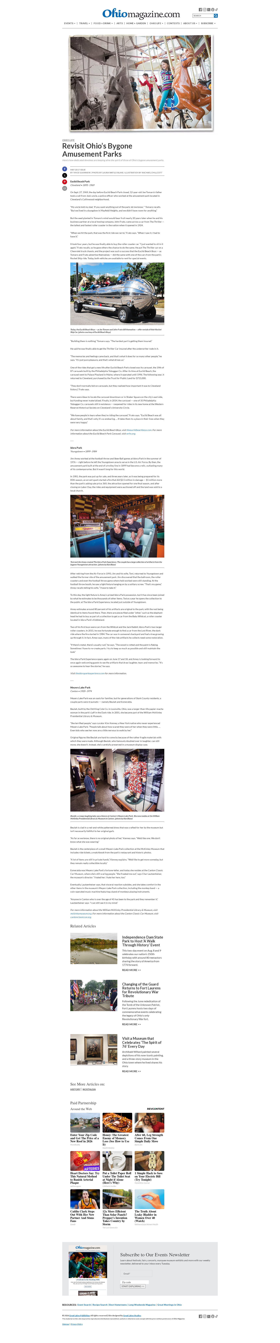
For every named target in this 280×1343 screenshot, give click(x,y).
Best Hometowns (118, 1304)
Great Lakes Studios (132, 1315)
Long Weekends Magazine (142, 1304)
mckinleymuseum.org (80, 913)
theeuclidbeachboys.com (139, 430)
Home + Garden (136, 23)
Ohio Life (155, 23)
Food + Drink (102, 23)
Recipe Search (100, 1304)
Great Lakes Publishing (79, 1315)
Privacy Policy (77, 1324)
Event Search (84, 1304)
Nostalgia (89, 1089)
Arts (120, 23)
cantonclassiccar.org (80, 917)
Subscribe (207, 23)
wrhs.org (130, 433)
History (75, 1089)
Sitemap (65, 1324)
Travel (83, 23)
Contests (173, 23)
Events (69, 23)
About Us (189, 23)
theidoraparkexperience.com (90, 673)
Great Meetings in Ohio (169, 1304)
